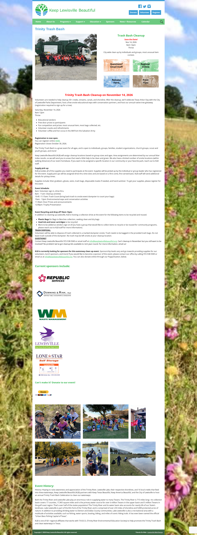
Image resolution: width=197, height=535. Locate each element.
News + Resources (128, 21)
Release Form (116, 81)
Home (38, 21)
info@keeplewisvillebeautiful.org (103, 241)
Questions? (116, 64)
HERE (57, 141)
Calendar (145, 21)
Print (146, 79)
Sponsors (110, 21)
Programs (64, 21)
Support (79, 21)
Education (94, 21)
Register (156, 12)
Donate (133, 12)
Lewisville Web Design (155, 532)
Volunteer (144, 12)
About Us (50, 21)
